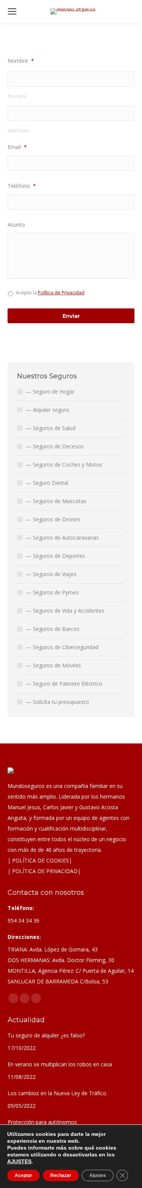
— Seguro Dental (47, 482)
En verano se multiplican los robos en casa (60, 1064)
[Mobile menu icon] (12, 11)
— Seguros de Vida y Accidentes (65, 610)
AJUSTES (19, 1161)
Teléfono (22, 185)
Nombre (21, 60)
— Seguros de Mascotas (56, 501)
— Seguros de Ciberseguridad (62, 647)
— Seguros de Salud (50, 428)
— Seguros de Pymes (52, 592)
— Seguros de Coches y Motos (64, 464)
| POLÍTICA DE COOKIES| (40, 860)
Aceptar (23, 1175)
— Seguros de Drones (53, 519)
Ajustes (97, 1175)
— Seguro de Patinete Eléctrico (64, 683)
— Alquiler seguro (47, 409)
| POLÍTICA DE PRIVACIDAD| (44, 871)
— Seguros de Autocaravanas (62, 537)
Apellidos (18, 130)
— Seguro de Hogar (50, 391)
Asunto (16, 224)
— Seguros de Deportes (55, 555)
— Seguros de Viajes (51, 574)
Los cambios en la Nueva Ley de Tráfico (57, 1093)
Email (17, 147)
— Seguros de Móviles (53, 665)
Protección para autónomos (42, 1122)
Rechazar (60, 1175)
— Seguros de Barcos (53, 628)
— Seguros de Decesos (55, 446)
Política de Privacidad (61, 292)
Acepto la (50, 292)
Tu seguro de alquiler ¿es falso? (46, 1035)
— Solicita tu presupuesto (57, 701)
